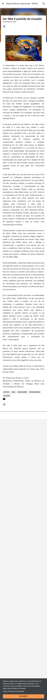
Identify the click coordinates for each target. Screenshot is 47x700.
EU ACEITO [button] (24, 696)
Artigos (6, 392)
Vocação (7, 395)
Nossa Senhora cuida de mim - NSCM (21, 4)
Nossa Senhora (34, 392)
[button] (4, 26)
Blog (13, 392)
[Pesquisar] (43, 3)
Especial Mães (22, 392)
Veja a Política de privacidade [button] (13, 691)
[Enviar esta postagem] (4, 400)
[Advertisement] (23, 446)
